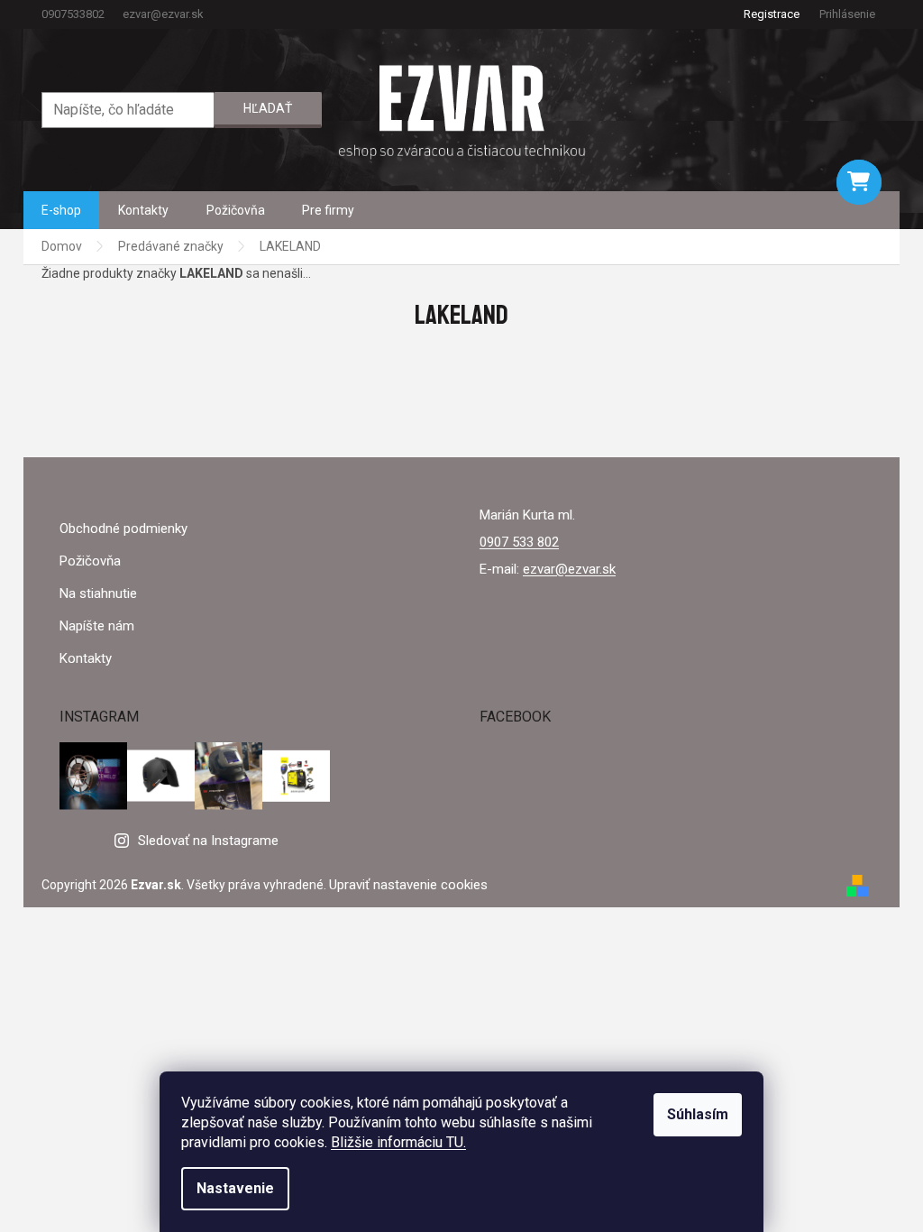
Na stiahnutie (98, 593)
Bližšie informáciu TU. (398, 1142)
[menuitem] (61, 210)
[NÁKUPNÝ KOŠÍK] (859, 182)
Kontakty (85, 658)
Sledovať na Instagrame (208, 840)
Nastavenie (235, 1188)
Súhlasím (697, 1114)
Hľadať (267, 108)
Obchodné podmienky (123, 528)
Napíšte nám (96, 626)
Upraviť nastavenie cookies (408, 885)
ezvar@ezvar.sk (569, 569)
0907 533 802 (519, 542)
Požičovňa (90, 561)
